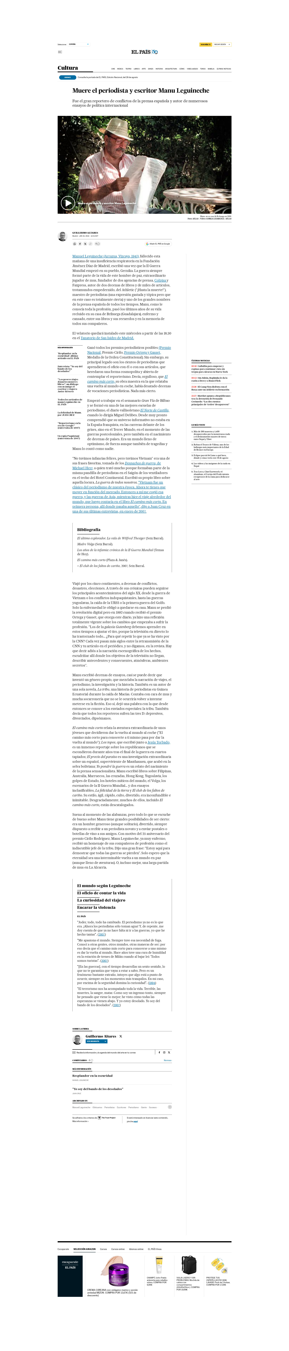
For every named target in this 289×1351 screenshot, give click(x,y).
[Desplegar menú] (60, 52)
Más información (79, 1121)
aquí (136, 1121)
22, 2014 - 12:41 (88, 236)
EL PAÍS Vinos (155, 1249)
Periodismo (133, 1107)
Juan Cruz (76, 1094)
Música (120, 69)
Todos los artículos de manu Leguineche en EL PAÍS (70, 402)
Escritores (121, 1107)
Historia (159, 69)
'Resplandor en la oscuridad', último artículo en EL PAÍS (68, 356)
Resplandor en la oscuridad (92, 1076)
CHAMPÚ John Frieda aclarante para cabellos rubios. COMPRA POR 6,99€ (157, 1281)
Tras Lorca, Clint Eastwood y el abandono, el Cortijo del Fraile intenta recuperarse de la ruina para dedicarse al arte (211, 475)
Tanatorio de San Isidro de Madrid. (107, 338)
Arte (144, 69)
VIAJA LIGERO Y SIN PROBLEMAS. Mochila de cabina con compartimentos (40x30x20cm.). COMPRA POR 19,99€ (188, 1284)
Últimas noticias (224, 69)
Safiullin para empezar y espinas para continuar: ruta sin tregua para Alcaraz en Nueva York (209, 369)
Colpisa (160, 280)
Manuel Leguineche (80, 1080)
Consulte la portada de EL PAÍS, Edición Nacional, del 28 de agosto (108, 77)
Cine (113, 69)
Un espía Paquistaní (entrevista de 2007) (69, 437)
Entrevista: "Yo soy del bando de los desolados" (70, 369)
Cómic (182, 69)
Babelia (211, 69)
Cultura (68, 68)
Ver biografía (93, 1041)
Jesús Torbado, (159, 742)
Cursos (103, 1249)
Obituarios (97, 1107)
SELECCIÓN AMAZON (84, 1249)
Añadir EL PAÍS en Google (160, 244)
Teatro (129, 69)
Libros (137, 69)
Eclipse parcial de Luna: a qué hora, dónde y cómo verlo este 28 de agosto (211, 456)
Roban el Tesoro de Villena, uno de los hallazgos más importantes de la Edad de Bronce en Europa (211, 447)
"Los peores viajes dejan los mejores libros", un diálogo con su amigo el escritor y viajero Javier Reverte (68, 386)
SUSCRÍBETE (206, 44)
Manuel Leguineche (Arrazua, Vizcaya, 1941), (105, 256)
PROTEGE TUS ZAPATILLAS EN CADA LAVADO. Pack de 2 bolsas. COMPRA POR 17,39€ (218, 1281)
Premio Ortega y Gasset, (142, 352)
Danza (150, 69)
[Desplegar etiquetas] (170, 1107)
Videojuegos (192, 69)
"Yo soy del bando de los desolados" (97, 1089)
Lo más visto (198, 425)
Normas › (168, 1060)
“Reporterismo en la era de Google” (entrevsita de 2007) (69, 425)
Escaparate (63, 1249)
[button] (145, 165)
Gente (144, 1107)
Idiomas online (136, 1249)
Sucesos (153, 1107)
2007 (102, 934)
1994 (152, 983)
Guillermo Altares (85, 232)
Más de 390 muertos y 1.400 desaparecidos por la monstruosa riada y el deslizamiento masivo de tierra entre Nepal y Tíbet (212, 435)
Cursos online (118, 1249)
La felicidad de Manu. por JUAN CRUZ (69, 414)
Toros (203, 69)
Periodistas (109, 1107)
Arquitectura (171, 69)
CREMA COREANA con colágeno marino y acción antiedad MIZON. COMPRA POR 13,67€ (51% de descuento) (112, 1293)
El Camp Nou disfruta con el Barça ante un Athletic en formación (210, 388)
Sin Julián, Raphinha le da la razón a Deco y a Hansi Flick (209, 379)
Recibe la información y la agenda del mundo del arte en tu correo (106, 1052)
